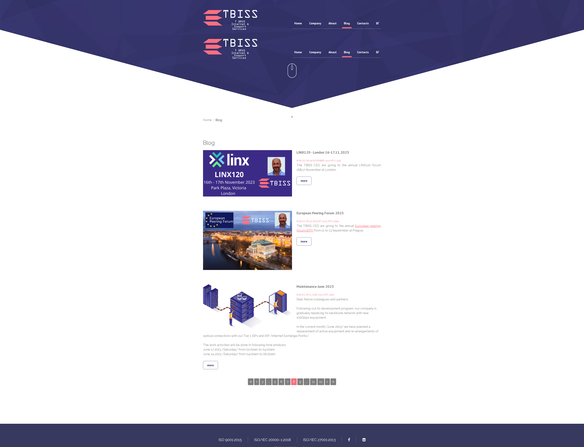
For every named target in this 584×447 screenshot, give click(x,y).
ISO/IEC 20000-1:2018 (272, 440)
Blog (302, 160)
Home (207, 120)
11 (313, 382)
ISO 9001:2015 (230, 440)
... (269, 382)
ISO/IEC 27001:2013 (319, 440)
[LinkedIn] (364, 440)
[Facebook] (349, 440)
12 (320, 382)
